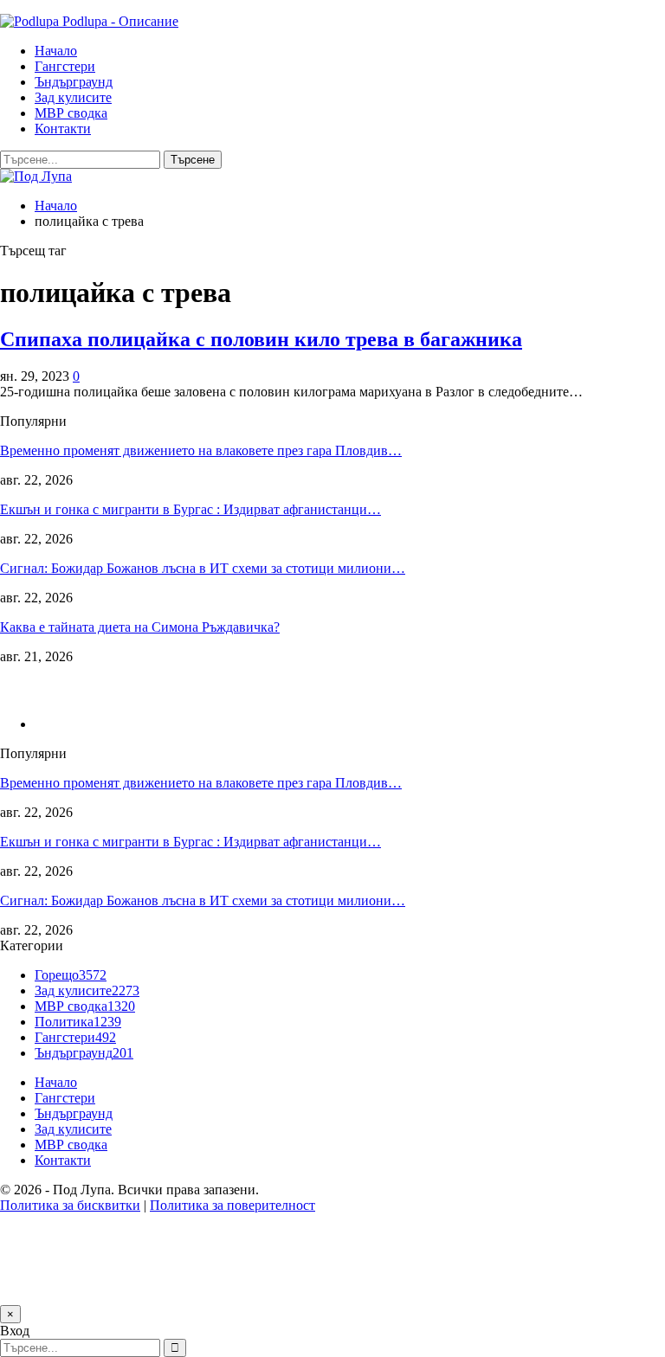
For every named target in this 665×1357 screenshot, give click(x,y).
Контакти (63, 128)
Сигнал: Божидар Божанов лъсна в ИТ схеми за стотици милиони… (202, 568)
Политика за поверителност (232, 1205)
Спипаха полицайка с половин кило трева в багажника (261, 339)
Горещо (71, 975)
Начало (56, 50)
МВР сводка (71, 113)
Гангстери (65, 66)
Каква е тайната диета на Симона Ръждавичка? (140, 627)
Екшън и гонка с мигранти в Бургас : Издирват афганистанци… (190, 509)
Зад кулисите (73, 97)
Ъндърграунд (74, 81)
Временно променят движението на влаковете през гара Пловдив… (201, 450)
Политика (78, 1021)
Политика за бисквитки (70, 1205)
